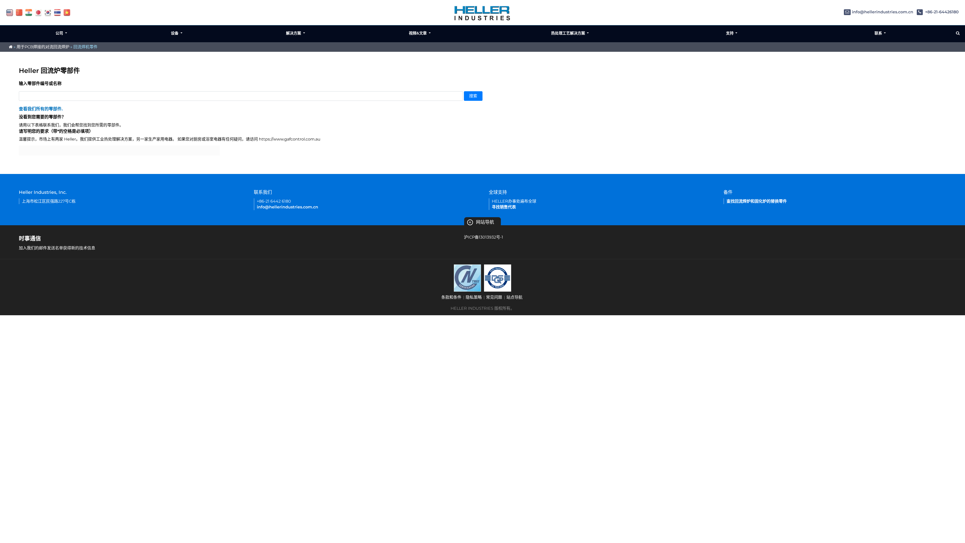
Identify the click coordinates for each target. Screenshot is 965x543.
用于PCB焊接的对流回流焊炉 (43, 46)
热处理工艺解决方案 (568, 33)
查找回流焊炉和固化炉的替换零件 (757, 201)
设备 (175, 33)
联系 (879, 33)
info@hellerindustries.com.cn (882, 12)
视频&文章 (418, 33)
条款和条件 (451, 297)
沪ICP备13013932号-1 (483, 237)
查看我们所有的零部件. (41, 108)
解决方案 (294, 33)
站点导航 (514, 297)
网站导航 (481, 222)
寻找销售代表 (504, 207)
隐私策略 (474, 297)
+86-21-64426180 (941, 12)
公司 (60, 33)
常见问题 (494, 297)
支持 (730, 33)
